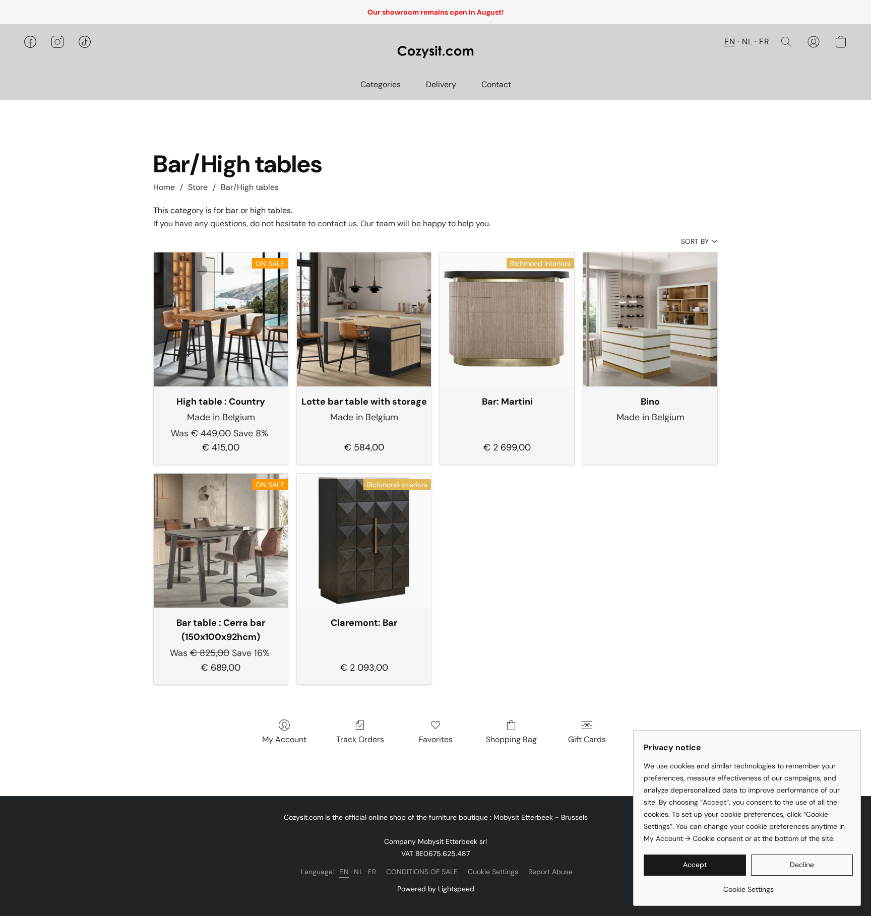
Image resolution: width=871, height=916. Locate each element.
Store (198, 187)
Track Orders (360, 739)
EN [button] (729, 41)
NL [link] (358, 871)
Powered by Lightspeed (435, 888)
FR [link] (372, 871)
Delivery (441, 84)
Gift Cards (587, 739)
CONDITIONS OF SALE (422, 871)
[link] (748, 885)
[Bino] (650, 319)
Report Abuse (550, 871)
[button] (435, 52)
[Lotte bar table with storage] (364, 319)
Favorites (436, 739)
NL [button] (747, 41)
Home (164, 187)
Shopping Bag (511, 739)
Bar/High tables (250, 187)
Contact (496, 84)
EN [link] (344, 871)
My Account (284, 739)
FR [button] (764, 41)
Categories (380, 84)
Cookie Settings (493, 871)
